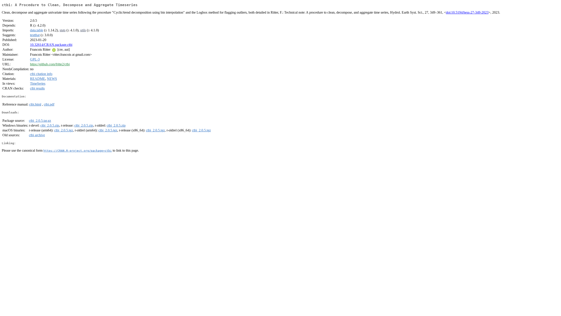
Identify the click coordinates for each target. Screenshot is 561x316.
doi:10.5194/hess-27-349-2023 (467, 12)
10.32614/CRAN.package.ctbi (51, 45)
